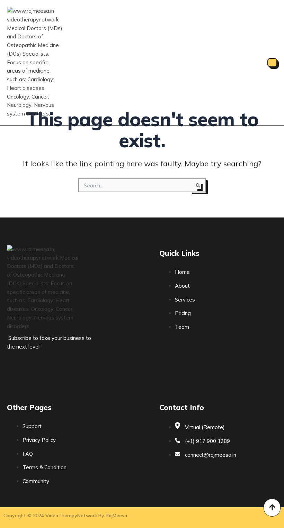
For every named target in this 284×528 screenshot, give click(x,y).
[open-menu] (272, 62)
